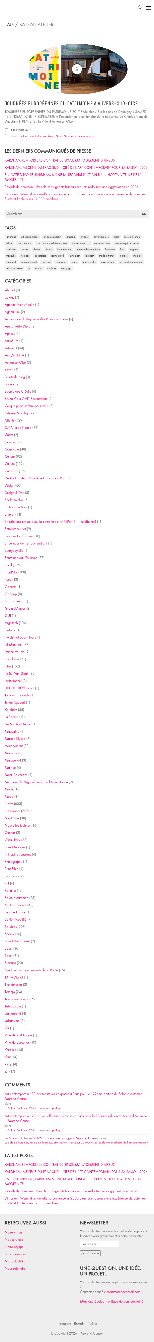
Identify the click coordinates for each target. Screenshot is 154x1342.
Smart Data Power (17, 941)
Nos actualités (15, 1261)
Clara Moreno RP (80, 243)
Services (11, 927)
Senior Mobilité (15, 919)
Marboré (11, 753)
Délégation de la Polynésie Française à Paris (36, 478)
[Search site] (140, 8)
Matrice (10, 768)
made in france (106, 255)
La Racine (11, 717)
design (36, 249)
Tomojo (10, 992)
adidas (9, 297)
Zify (7, 1071)
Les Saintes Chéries (18, 724)
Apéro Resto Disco (17, 326)
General (10, 587)
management (14, 746)
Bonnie (9, 384)
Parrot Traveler (15, 847)
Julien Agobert (15, 702)
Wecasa (10, 1050)
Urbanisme (12, 1021)
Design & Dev (14, 493)
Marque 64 (13, 760)
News (59, 136)
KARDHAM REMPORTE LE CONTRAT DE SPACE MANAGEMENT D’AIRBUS (60, 160)
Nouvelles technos (17, 825)
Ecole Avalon (14, 500)
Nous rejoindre (15, 1268)
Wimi (8, 1057)
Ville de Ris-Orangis (18, 1035)
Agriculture (12, 312)
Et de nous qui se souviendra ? (26, 543)
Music (9, 796)
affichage (11, 236)
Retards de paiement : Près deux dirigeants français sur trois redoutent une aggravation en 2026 (71, 187)
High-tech (11, 623)
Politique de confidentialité (124, 1301)
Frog (122, 249)
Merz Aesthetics (16, 775)
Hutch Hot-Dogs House (20, 637)
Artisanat (11, 348)
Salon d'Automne (16, 898)
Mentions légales (92, 1301)
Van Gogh (66, 268)
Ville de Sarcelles (17, 1042)
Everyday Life (14, 551)
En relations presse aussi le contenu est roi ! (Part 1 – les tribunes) (50, 522)
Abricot (10, 290)
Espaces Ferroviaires (19, 536)
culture (24, 249)
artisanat (70, 236)
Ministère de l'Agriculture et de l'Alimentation (36, 782)
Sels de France (15, 912)
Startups (10, 963)
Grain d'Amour (15, 608)
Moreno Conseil (29, 261)
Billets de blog (15, 377)
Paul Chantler (89, 261)
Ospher (10, 833)
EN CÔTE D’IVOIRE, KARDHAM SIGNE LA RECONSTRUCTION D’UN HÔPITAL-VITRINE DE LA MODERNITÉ (73, 177)
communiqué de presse (127, 243)
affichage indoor (29, 236)
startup (38, 268)
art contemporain (52, 236)
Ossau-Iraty (61, 261)
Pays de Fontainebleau (131, 261)
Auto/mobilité (14, 355)
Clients (14, 136)
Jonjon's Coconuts (17, 695)
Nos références (15, 1254)
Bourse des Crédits (18, 391)
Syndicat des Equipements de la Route (31, 970)
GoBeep (11, 594)
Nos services (14, 1240)
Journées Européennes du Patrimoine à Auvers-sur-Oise (71, 103)
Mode (9, 789)
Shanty (9, 934)
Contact (10, 442)
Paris (74, 261)
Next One (46, 261)
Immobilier (12, 659)
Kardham (89, 255)
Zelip (8, 1064)
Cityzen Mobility (16, 413)
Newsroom (70, 136)
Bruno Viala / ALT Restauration (26, 399)
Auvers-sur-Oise (101, 236)
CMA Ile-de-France (18, 428)
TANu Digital (14, 977)
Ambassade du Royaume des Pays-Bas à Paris (36, 319)
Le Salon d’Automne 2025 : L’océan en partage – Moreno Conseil (51, 1138)
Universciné (13, 1013)
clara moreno (24, 243)
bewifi (9, 370)
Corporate (12, 449)
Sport (8, 948)
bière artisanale (132, 236)
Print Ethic (11, 869)
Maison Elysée (15, 739)
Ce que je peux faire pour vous (26, 406)
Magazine (12, 731)
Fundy (9, 579)
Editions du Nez (16, 507)
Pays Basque (107, 261)
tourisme (51, 268)
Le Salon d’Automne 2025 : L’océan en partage (33, 1108)
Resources (12, 876)
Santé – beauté (15, 905)
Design (9, 485)
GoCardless (13, 601)
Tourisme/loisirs (85, 136)
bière (116, 236)
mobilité (137, 255)
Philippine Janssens (18, 854)
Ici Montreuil (57, 255)
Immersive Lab (14, 652)
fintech (49, 249)
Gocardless (40, 255)
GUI (8, 616)
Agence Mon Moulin (19, 305)
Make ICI (124, 255)
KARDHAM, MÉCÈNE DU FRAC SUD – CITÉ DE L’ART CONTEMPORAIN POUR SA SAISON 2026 (76, 168)
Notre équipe (14, 1247)
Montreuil (11, 261)
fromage (25, 255)
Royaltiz (10, 891)
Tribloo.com (13, 1006)
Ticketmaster (13, 985)
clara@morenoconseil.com (122, 1292)
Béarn (9, 243)
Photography (13, 862)
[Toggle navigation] (148, 8)
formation (110, 249)
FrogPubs (11, 255)
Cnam (9, 435)
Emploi (9, 514)
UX (7, 1028)
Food (8, 565)
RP (29, 268)
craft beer (11, 249)
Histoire (10, 630)
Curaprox (11, 471)
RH (7, 883)
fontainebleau (64, 249)
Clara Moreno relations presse (52, 243)
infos (31, 136)
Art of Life (11, 341)
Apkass (10, 334)
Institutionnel (13, 681)
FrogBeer (134, 249)
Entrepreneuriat (15, 529)
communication (102, 243)
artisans (85, 236)
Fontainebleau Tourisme (88, 249)
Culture (23, 136)
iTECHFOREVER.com (19, 688)
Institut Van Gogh (44, 136)
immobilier (74, 255)
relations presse (14, 268)
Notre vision (13, 1232)
